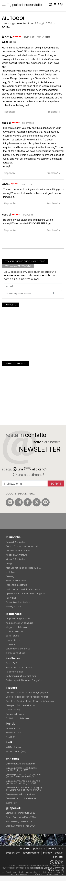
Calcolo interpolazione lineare (21, 798)
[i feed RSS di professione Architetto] (10, 502)
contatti (58, 856)
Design (9, 563)
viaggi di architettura (16, 627)
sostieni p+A (13, 852)
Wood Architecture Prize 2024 (20, 825)
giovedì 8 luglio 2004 (39, 23)
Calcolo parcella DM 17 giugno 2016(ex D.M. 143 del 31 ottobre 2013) (23, 775)
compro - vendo (14, 631)
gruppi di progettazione (18, 618)
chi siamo (24, 848)
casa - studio (12, 635)
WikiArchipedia (13, 747)
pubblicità (39, 848)
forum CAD (11, 663)
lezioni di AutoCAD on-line (19, 667)
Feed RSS (10, 737)
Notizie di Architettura (16, 554)
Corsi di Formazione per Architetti (22, 546)
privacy (47, 852)
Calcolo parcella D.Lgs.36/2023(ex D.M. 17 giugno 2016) (21, 769)
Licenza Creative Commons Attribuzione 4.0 (49, 868)
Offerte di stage (13, 709)
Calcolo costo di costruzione (20, 794)
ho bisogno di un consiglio (19, 622)
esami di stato (13, 640)
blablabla (11, 644)
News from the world (16, 580)
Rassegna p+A (13, 606)
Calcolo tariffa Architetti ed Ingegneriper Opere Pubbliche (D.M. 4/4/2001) (24, 788)
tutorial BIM (11, 802)
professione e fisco (15, 652)
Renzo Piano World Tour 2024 (21, 817)
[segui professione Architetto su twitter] (36, 502)
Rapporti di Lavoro (15, 714)
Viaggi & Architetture (16, 559)
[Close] (2, 879)
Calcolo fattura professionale (21, 763)
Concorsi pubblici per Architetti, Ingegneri (27, 692)
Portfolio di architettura (17, 718)
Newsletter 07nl (13, 728)
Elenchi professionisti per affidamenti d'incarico (30, 701)
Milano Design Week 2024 (19, 821)
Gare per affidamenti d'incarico (21, 705)
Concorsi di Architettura (18, 550)
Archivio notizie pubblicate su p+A (23, 567)
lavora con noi (31, 852)
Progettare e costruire (16, 584)
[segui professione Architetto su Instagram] (19, 502)
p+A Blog (10, 572)
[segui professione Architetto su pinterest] (45, 502)
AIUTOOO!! (10, 42)
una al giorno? (32, 468)
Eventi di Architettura (16, 542)
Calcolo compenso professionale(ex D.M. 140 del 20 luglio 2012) (23, 782)
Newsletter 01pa (13, 732)
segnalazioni (55, 848)
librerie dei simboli (15, 671)
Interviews (11, 597)
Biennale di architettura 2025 (20, 812)
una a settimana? (30, 474)
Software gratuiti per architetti (21, 676)
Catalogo (10, 576)
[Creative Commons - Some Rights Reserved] (33, 862)
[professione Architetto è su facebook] (28, 502)
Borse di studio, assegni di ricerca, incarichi (27, 696)
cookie (59, 852)
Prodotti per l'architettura (18, 602)
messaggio (9, 23)
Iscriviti (56, 483)
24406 (47, 37)
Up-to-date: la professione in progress (25, 593)
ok (53, 293)
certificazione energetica (18, 648)
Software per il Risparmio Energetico (24, 680)
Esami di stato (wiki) (16, 751)
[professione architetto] (26, 5)
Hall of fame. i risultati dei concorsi (23, 589)
